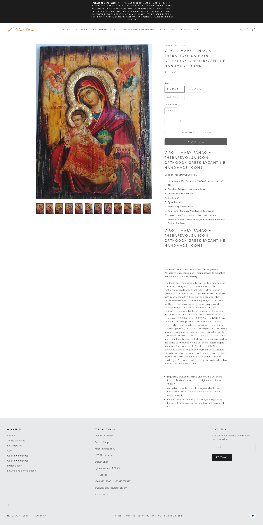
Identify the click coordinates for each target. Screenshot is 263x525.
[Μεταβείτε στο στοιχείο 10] (127, 208)
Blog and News (190, 29)
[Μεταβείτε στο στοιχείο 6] (88, 208)
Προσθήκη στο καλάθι (196, 132)
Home (66, 29)
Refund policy (14, 445)
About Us (81, 29)
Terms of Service (16, 440)
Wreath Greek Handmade (138, 29)
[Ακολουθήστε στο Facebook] (8, 505)
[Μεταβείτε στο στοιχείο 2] (49, 208)
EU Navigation (14, 465)
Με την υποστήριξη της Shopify (165, 516)
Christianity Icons (105, 29)
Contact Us (167, 29)
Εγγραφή (222, 457)
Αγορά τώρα (196, 141)
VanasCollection (175, 45)
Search (11, 435)
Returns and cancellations (21, 470)
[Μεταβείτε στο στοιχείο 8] (108, 208)
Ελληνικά (40, 516)
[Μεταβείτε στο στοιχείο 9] (118, 208)
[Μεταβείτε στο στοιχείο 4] (69, 208)
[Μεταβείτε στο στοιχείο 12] (147, 208)
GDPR (10, 450)
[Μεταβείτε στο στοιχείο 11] (137, 208)
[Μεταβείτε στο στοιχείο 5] (79, 208)
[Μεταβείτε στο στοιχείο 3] (59, 208)
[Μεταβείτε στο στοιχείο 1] (40, 208)
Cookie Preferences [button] (17, 455)
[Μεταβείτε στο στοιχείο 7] (98, 208)
